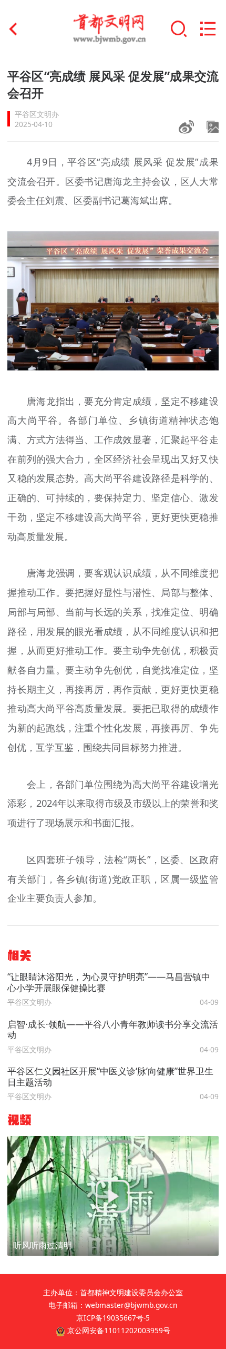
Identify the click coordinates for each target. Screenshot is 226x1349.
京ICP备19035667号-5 (113, 1318)
